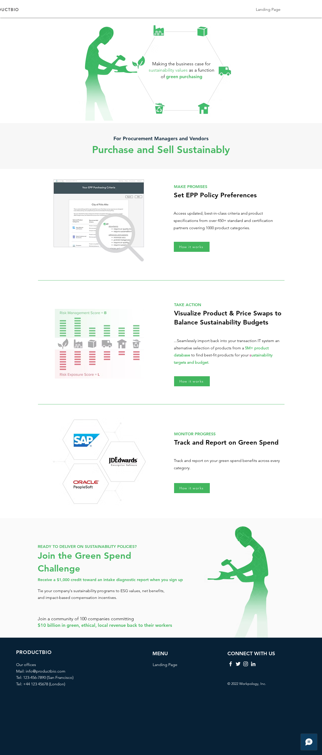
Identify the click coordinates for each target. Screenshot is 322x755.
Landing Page (165, 664)
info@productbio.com (45, 671)
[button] (192, 381)
